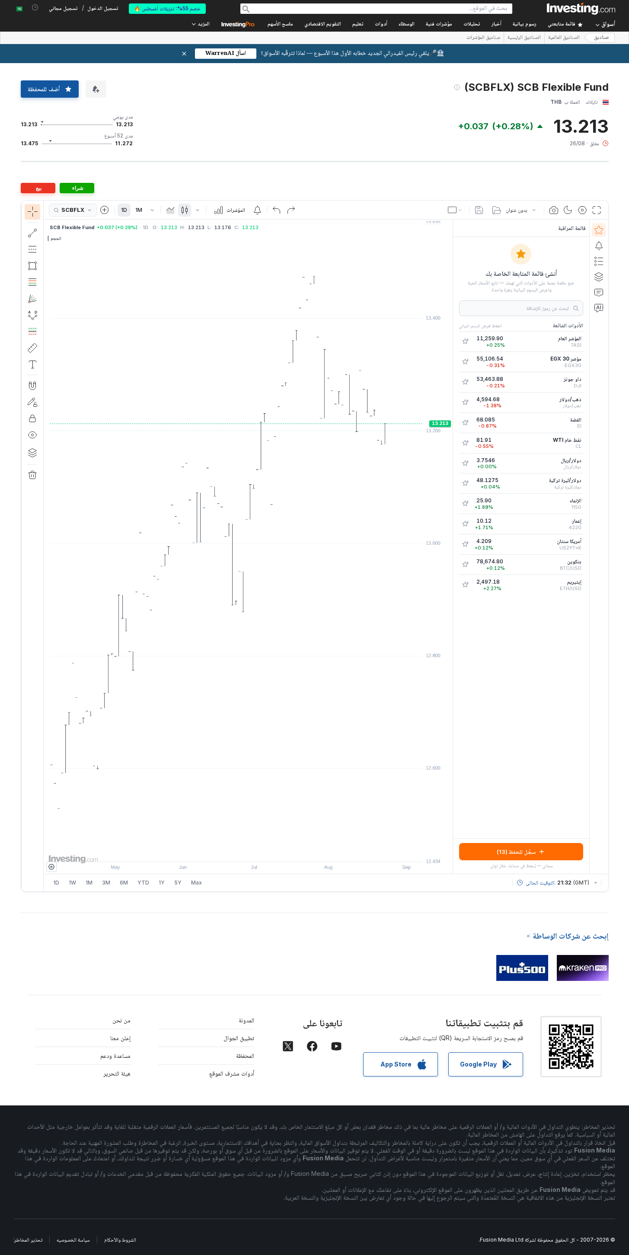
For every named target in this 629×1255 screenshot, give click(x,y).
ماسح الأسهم (280, 24)
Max (196, 882)
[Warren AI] (599, 308)
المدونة (246, 1020)
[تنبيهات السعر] (257, 210)
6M (124, 882)
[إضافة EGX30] (465, 362)
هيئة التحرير (117, 1073)
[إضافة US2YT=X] (465, 544)
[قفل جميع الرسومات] (32, 418)
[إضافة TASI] (465, 341)
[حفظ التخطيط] (479, 210)
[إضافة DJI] (465, 382)
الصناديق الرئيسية (524, 38)
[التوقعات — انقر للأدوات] (32, 331)
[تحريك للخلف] (248, 850)
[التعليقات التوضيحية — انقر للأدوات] (32, 364)
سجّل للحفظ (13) (516, 851)
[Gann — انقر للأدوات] (32, 299)
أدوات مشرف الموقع (231, 1073)
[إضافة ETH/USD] (465, 585)
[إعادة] (290, 210)
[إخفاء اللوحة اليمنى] (450, 547)
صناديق (601, 37)
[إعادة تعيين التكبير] (271, 850)
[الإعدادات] (51, 867)
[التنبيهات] (599, 245)
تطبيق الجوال (239, 1037)
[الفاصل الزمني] (152, 210)
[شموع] (184, 210)
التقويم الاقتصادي (322, 24)
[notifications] (35, 7)
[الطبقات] (32, 453)
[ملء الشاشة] (596, 210)
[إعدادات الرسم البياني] (582, 210)
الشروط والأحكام (120, 1239)
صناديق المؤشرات (483, 38)
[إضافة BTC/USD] (465, 565)
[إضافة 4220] (465, 524)
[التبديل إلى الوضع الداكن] (568, 210)
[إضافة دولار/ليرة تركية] (465, 483)
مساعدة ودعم (115, 1055)
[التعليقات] (599, 292)
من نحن (121, 1020)
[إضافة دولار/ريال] (465, 463)
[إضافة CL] (465, 443)
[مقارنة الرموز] (104, 210)
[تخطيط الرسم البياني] (455, 210)
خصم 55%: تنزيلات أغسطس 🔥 (167, 8)
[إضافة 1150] (465, 504)
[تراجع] (276, 210)
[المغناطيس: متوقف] (32, 385)
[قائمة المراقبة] (599, 230)
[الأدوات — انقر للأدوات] (32, 348)
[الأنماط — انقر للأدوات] (32, 315)
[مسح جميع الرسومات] (32, 475)
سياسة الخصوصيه (73, 1239)
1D (124, 210)
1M (138, 210)
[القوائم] (599, 261)
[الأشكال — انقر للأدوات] (32, 266)
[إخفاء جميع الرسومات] (32, 435)
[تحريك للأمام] (259, 850)
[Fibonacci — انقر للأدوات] (32, 282)
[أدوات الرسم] (29, 546)
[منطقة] (170, 210)
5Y (178, 882)
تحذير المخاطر (28, 1239)
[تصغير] (224, 850)
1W (72, 882)
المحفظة (245, 1055)
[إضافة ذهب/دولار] (465, 402)
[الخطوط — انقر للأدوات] (32, 233)
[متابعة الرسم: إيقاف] (32, 402)
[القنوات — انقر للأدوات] (32, 249)
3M (106, 882)
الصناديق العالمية (564, 38)
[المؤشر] (32, 212)
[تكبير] (236, 850)
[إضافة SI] (465, 423)
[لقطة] (553, 210)
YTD (143, 882)
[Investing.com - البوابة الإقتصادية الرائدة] (581, 9)
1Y (162, 882)
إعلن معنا (120, 1037)
